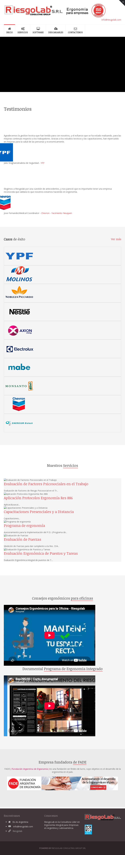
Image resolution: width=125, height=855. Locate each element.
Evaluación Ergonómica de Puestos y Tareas (41, 553)
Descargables (55, 32)
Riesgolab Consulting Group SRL (69, 848)
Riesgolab (17, 831)
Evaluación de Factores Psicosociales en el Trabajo (46, 483)
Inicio (9, 32)
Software (38, 32)
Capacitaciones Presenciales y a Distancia (39, 511)
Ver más (116, 239)
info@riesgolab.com (111, 19)
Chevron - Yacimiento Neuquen (56, 213)
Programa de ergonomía (24, 525)
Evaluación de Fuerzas (22, 539)
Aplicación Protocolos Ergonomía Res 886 (38, 497)
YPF (43, 162)
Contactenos (75, 32)
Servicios (23, 32)
